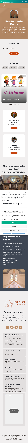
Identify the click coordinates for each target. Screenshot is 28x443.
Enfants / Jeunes (8, 207)
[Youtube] (12, 327)
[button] (10, 104)
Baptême (19, 207)
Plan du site (6, 436)
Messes (5, 67)
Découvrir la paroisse (9, 258)
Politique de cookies (7, 233)
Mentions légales (14, 436)
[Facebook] (7, 327)
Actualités (21, 67)
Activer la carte (14, 410)
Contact (6, 264)
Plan (10, 340)
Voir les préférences (14, 230)
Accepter (14, 222)
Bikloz (21, 439)
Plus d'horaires (14, 53)
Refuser (14, 226)
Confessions (13, 48)
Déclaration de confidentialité (18, 233)
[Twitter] (16, 327)
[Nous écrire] (20, 327)
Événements (13, 67)
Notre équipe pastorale (10, 262)
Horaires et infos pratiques (10, 260)
